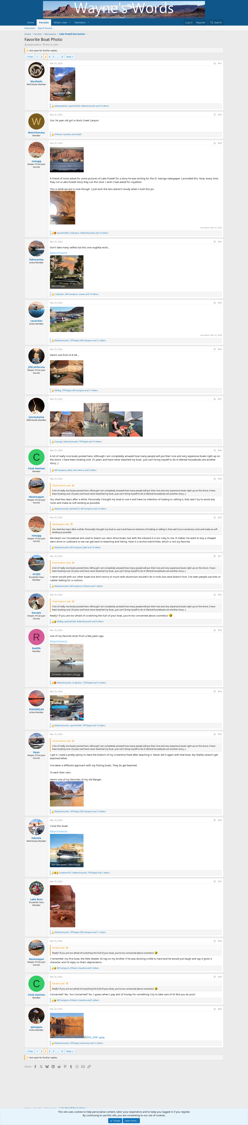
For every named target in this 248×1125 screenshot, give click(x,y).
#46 (220, 349)
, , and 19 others (81, 106)
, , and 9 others (80, 621)
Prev (31, 56)
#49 (220, 478)
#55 (220, 734)
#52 (220, 594)
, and (67, 134)
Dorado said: (58, 947)
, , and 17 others (76, 390)
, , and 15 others (79, 725)
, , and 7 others (78, 586)
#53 (220, 630)
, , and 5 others (75, 470)
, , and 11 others (80, 932)
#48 (220, 450)
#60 (220, 1009)
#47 (220, 399)
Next (68, 56)
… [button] (58, 56)
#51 (220, 556)
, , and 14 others (81, 682)
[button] (69, 22)
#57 (220, 881)
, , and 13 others (80, 811)
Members (80, 22)
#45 (220, 302)
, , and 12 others (80, 340)
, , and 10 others (76, 294)
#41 (220, 63)
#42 (220, 114)
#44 (220, 241)
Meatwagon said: (60, 524)
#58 (220, 941)
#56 (220, 820)
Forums (44, 22)
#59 (220, 976)
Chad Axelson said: (61, 485)
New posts (29, 28)
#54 (220, 691)
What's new (60, 22)
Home (30, 22)
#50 (220, 517)
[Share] (214, 63)
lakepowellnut (34, 44)
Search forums (45, 28)
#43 (220, 143)
